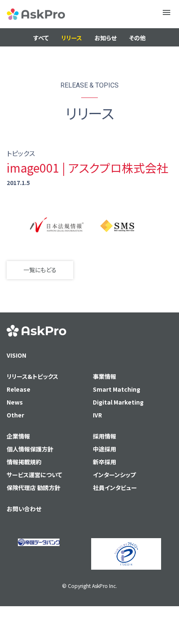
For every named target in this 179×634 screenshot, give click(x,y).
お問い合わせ (24, 509)
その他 (137, 38)
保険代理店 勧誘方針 (33, 487)
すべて (41, 38)
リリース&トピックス (32, 376)
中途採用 (104, 449)
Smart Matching (116, 389)
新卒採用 (104, 462)
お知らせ (105, 38)
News (15, 402)
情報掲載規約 (24, 462)
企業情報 (18, 436)
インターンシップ (114, 475)
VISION (16, 355)
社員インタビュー (115, 487)
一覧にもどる (40, 270)
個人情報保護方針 (30, 449)
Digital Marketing (118, 402)
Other (15, 415)
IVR (97, 415)
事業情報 (104, 376)
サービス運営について (34, 475)
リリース (71, 38)
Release (18, 389)
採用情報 (104, 436)
